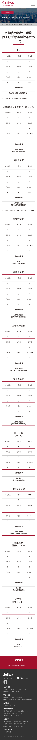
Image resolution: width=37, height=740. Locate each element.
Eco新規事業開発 (27, 699)
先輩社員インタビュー (9, 705)
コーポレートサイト (9, 678)
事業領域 (6, 697)
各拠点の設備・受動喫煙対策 (17, 665)
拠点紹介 (13, 689)
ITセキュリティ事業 (16, 697)
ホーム (3, 24)
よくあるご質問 (7, 724)
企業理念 (6, 691)
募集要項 (25, 721)
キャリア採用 (7, 732)
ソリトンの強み (21, 689)
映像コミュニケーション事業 (11, 699)
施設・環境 (6, 713)
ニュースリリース (15, 691)
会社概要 (6, 689)
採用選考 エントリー (20, 724)
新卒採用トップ (7, 721)
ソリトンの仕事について (21, 711)
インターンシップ (18, 726)
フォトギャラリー (8, 715)
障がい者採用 (7, 726)
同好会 (17, 715)
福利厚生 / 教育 (7, 711)
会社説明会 (17, 721)
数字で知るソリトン (17, 713)
